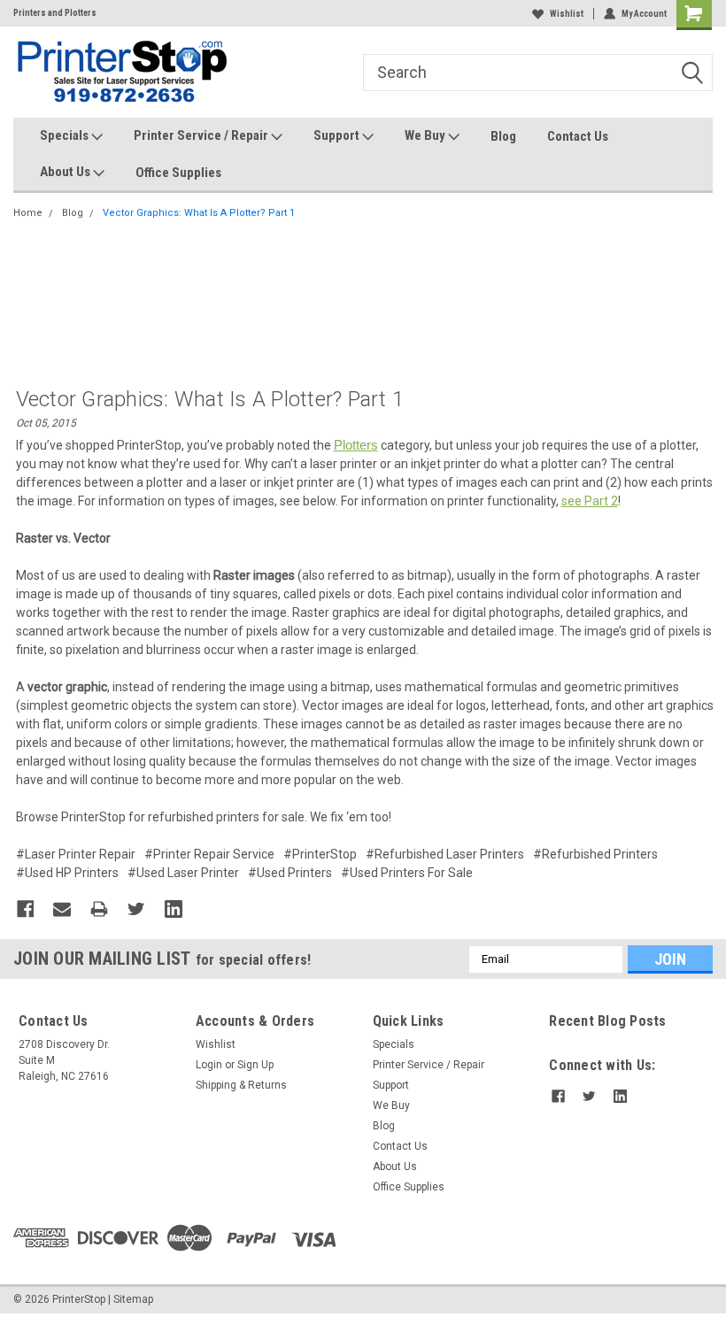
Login (209, 1065)
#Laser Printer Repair (75, 854)
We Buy (426, 135)
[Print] (99, 909)
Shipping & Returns (241, 1085)
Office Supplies (178, 173)
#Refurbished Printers (595, 854)
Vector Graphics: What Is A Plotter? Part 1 (199, 213)
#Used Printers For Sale (407, 873)
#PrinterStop (320, 854)
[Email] (62, 909)
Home (27, 213)
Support (337, 135)
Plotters (356, 444)
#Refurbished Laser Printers (445, 854)
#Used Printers (290, 873)
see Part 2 (589, 501)
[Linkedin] (173, 909)
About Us (66, 172)
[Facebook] (26, 909)
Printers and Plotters (55, 13)
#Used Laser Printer (183, 873)
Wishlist (566, 14)
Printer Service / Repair (202, 135)
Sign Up (255, 1065)
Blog (503, 136)
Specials (65, 135)
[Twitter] (136, 909)
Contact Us (577, 136)
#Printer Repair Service (209, 854)
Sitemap (133, 1299)
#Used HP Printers (67, 873)
